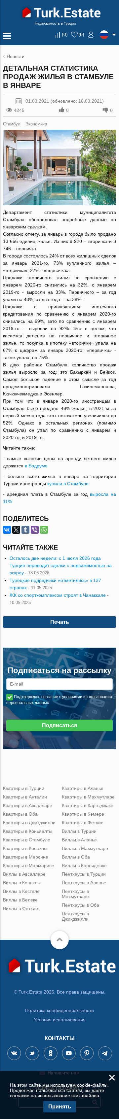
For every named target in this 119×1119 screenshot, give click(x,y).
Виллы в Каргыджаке (84, 865)
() (65, 34)
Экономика (36, 123)
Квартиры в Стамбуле (26, 839)
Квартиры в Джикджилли (29, 822)
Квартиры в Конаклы (25, 848)
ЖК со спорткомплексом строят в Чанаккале (58, 595)
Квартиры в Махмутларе (88, 796)
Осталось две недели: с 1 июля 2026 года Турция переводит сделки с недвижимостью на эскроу (61, 565)
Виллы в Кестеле (21, 891)
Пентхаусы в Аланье (84, 882)
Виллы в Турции (79, 831)
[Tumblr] (25, 530)
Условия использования (60, 1019)
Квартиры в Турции (23, 788)
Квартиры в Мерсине (25, 857)
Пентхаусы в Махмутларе (75, 894)
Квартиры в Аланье (82, 788)
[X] (16, 530)
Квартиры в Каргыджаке (87, 805)
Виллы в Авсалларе (24, 874)
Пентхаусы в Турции (84, 874)
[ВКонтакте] (7, 530)
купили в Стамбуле (68, 483)
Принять (59, 1106)
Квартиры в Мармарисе (28, 865)
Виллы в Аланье (79, 839)
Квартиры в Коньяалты (27, 831)
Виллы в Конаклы (22, 882)
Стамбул (11, 123)
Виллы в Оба (76, 857)
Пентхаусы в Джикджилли (75, 916)
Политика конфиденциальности (59, 1010)
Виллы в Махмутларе (85, 848)
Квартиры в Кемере (83, 814)
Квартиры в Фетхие (82, 822)
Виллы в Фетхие (20, 908)
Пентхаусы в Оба (80, 905)
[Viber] (35, 530)
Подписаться (59, 725)
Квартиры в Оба (20, 814)
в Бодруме (36, 465)
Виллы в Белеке (20, 899)
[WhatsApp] (44, 530)
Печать (59, 622)
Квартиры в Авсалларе (27, 805)
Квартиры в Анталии (25, 796)
